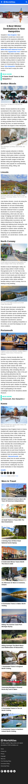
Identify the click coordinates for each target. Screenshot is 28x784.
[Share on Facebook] (5, 473)
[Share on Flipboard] (2, 473)
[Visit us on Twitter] (8, 771)
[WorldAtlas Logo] (10, 2)
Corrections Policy (5, 763)
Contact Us (3, 751)
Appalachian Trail (14, 51)
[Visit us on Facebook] (5, 771)
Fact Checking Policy (6, 761)
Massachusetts (13, 456)
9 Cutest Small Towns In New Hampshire (13, 78)
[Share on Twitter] (8, 473)
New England (12, 35)
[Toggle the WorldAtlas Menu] (1, 2)
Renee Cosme (4, 475)
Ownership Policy (5, 766)
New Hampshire (10, 66)
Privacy (2, 753)
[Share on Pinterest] (11, 473)
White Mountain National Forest (11, 49)
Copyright (3, 756)
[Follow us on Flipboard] (2, 771)
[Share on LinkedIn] (14, 473)
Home (2, 748)
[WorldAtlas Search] (26, 2)
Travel (16, 475)
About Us (3, 758)
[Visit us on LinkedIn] (14, 771)
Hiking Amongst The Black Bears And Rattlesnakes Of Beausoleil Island (12, 647)
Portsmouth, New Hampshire (13, 399)
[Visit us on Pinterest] (11, 771)
